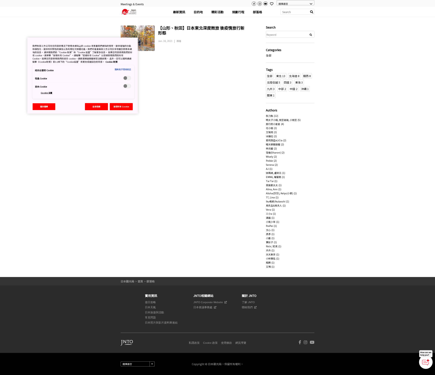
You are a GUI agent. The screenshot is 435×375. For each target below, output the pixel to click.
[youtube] (312, 343)
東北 (280, 76)
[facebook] (300, 343)
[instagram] (305, 343)
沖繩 (305, 89)
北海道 (294, 76)
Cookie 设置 (46, 92)
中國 (293, 89)
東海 (299, 82)
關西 (307, 76)
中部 (282, 89)
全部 (269, 76)
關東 (271, 95)
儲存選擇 (44, 106)
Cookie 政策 (112, 61)
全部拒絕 (96, 106)
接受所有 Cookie (121, 106)
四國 (287, 82)
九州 (271, 89)
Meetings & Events (132, 4)
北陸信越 (273, 82)
